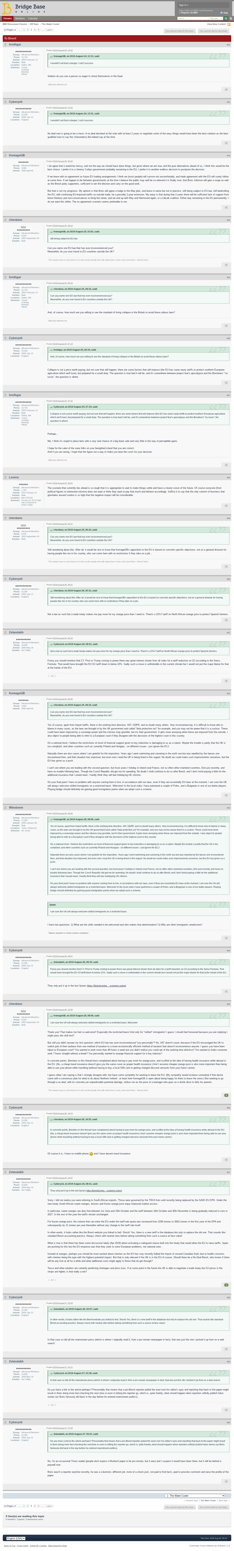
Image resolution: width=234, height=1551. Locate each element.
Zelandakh (16, 632)
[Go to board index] (25, 8)
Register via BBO (189, 13)
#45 (228, 277)
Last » (50, 30)
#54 (228, 951)
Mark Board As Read (57, 1546)
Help (225, 13)
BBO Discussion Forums (15, 24)
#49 (228, 518)
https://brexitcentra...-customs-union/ (106, 985)
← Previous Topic (190, 1501)
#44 (228, 220)
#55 (228, 1004)
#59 (228, 1362)
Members (20, 18)
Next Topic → (224, 1501)
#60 (228, 1422)
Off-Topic (34, 24)
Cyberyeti (15, 101)
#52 (228, 693)
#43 (228, 155)
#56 (228, 1108)
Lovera (14, 477)
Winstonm (16, 807)
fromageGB (17, 155)
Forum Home (23, 1546)
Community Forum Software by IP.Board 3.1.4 (209, 1546)
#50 (228, 579)
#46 (228, 338)
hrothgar (15, 44)
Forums (8, 18)
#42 (228, 102)
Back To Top (9, 1546)
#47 (228, 395)
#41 (228, 45)
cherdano (15, 219)
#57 (228, 1172)
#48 (228, 477)
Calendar (33, 18)
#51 (228, 633)
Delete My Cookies (38, 1546)
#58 (228, 1297)
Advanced (231, 18)
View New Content (216, 24)
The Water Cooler (50, 24)
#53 (228, 808)
